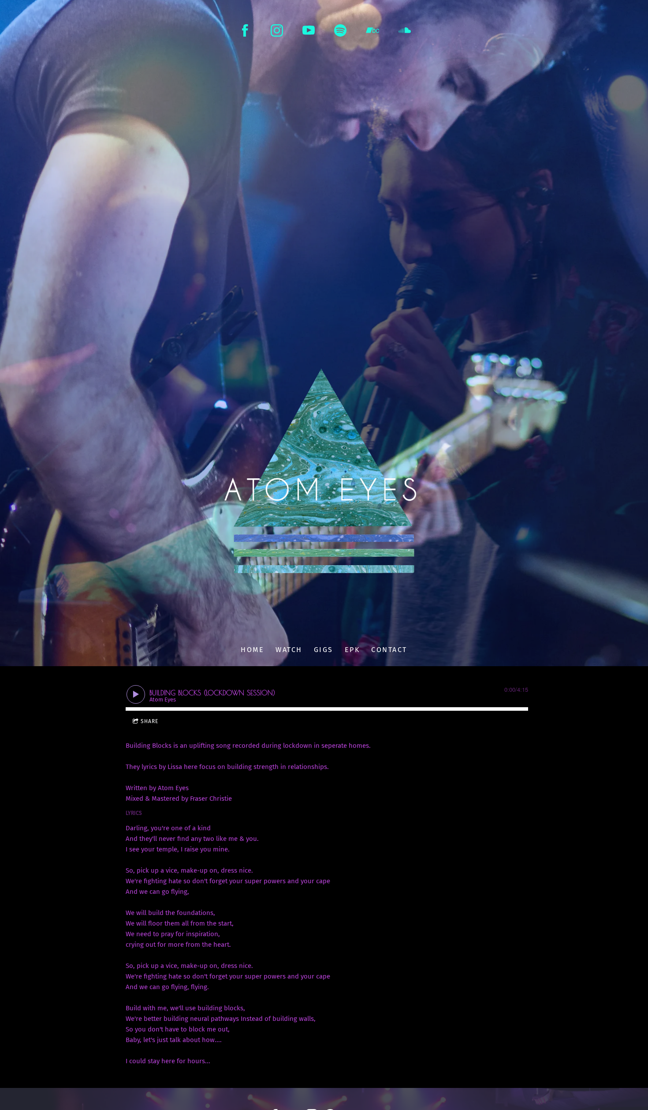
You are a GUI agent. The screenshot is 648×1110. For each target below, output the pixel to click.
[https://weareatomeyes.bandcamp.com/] (372, 30)
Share (149, 721)
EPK (352, 649)
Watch (289, 649)
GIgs (323, 649)
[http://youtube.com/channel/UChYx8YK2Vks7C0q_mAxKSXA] (308, 30)
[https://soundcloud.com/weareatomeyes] (404, 30)
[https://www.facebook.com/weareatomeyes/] (245, 30)
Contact (389, 649)
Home (252, 649)
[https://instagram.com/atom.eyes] (277, 30)
